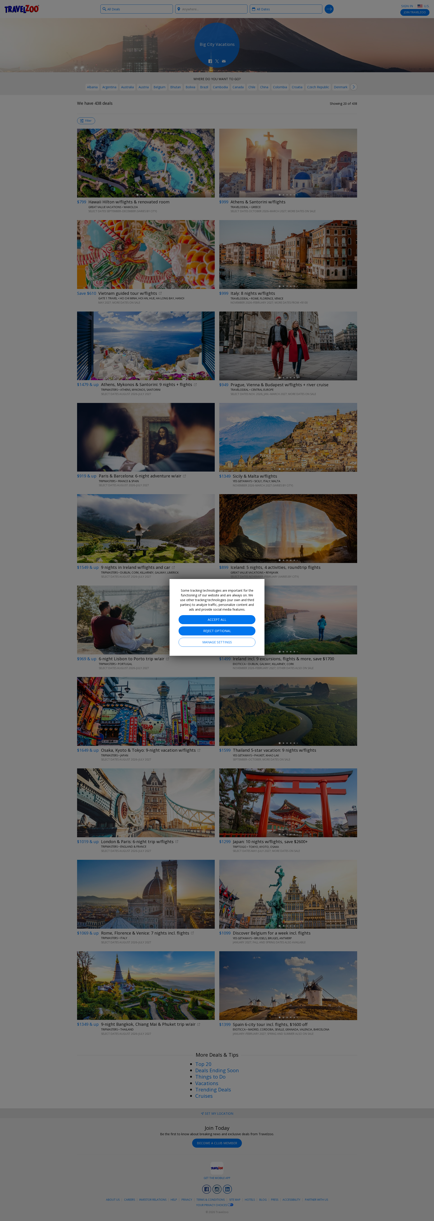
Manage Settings (217, 642)
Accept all (217, 619)
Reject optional (217, 631)
